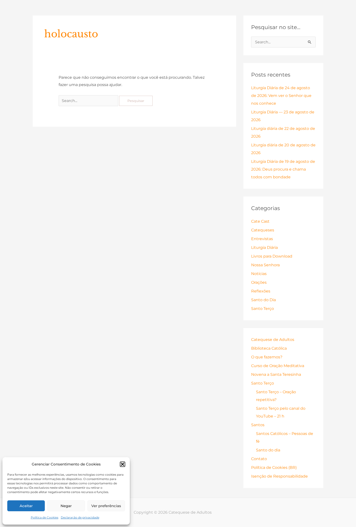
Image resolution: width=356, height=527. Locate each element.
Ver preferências (106, 505)
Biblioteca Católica (269, 348)
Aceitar (26, 505)
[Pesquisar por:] (89, 100)
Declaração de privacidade (80, 517)
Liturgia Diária (264, 247)
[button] (122, 464)
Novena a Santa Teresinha (276, 374)
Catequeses (262, 230)
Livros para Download (271, 256)
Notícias (259, 273)
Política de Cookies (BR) (274, 467)
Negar (66, 505)
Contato (259, 458)
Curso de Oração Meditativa (277, 365)
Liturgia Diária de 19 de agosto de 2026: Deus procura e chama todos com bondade (283, 169)
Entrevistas (262, 238)
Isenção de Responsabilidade (279, 476)
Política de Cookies (44, 517)
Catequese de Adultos (272, 339)
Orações (259, 282)
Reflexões (260, 291)
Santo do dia (268, 450)
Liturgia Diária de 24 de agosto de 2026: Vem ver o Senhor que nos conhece (281, 96)
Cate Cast (260, 221)
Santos (257, 425)
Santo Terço (262, 308)
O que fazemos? (266, 357)
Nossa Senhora (265, 265)
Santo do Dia (263, 300)
